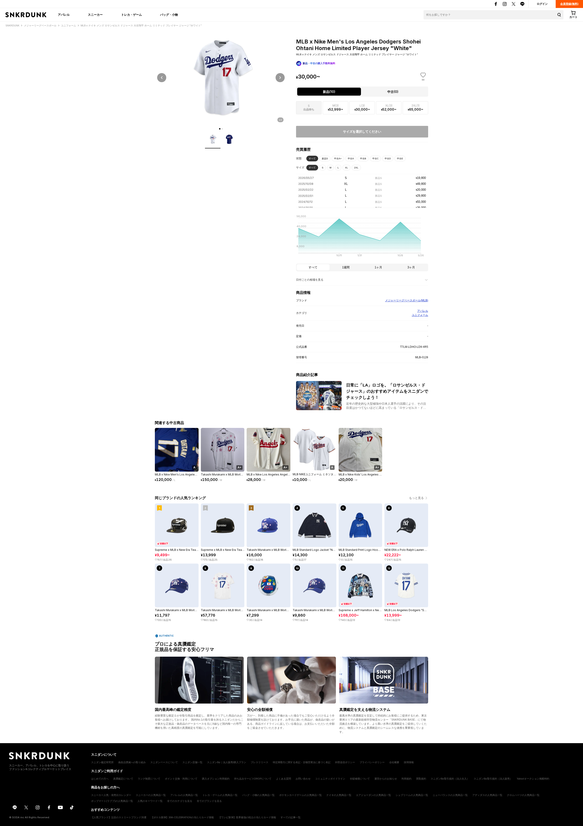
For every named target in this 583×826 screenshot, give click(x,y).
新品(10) (329, 92)
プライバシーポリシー (372, 762)
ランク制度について (149, 778)
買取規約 (421, 778)
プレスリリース (259, 762)
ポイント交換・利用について (181, 778)
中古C (375, 158)
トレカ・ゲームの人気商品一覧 (220, 795)
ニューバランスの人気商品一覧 (450, 795)
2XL (356, 167)
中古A (351, 158)
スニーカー (95, 14)
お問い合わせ (303, 778)
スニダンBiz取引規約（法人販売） (493, 778)
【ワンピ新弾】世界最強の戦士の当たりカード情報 (247, 817)
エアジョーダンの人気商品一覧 (373, 795)
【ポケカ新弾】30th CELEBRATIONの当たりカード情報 (182, 817)
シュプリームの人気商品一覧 (412, 795)
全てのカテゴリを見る (179, 801)
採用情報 (409, 762)
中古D (388, 158)
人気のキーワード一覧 (150, 801)
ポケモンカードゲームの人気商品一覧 (300, 795)
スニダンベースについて (164, 762)
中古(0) (392, 92)
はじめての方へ (100, 778)
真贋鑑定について (123, 778)
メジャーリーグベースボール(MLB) (406, 300)
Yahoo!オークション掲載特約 (533, 778)
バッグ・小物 (169, 14)
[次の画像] (280, 77)
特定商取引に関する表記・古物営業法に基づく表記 (301, 762)
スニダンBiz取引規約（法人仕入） (450, 778)
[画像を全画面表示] (221, 77)
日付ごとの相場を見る (309, 279)
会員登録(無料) (569, 3)
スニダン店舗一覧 (192, 762)
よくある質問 (283, 778)
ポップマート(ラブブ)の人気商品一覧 (112, 801)
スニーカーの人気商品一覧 (151, 795)
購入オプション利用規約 (216, 778)
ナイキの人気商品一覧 (338, 795)
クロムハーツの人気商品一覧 (523, 795)
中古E (400, 158)
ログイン (542, 3)
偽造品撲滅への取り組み (132, 762)
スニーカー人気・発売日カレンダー (111, 795)
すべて (312, 158)
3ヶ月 (411, 267)
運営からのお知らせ (385, 778)
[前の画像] (161, 77)
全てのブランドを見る (209, 801)
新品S (325, 158)
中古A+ (338, 158)
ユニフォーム (420, 315)
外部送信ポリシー (345, 762)
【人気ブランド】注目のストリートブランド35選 (118, 817)
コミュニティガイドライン (330, 778)
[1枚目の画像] (219, 129)
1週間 (346, 267)
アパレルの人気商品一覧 (184, 795)
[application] (362, 237)
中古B (363, 158)
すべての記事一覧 (291, 817)
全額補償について (360, 778)
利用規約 (406, 778)
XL (346, 167)
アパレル (64, 14)
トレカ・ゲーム (131, 14)
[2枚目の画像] (222, 129)
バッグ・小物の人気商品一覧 (258, 795)
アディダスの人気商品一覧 (487, 795)
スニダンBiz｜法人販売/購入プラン (226, 762)
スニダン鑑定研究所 (102, 762)
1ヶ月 (378, 267)
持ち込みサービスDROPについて (252, 778)
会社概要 (394, 762)
